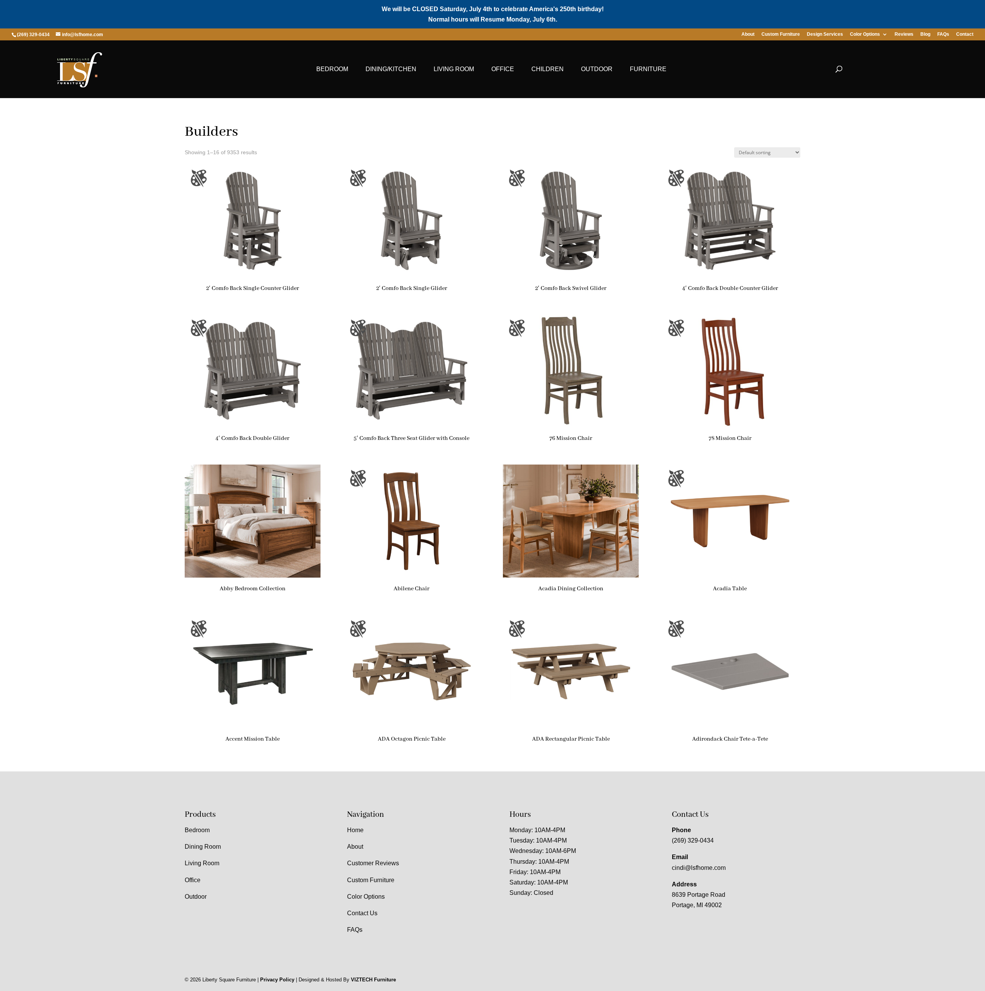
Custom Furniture (780, 34)
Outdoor (597, 69)
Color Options (865, 34)
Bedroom (332, 69)
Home (355, 830)
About (748, 34)
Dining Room (203, 846)
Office (502, 69)
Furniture (648, 69)
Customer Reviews (373, 863)
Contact (964, 34)
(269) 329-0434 (693, 840)
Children (547, 69)
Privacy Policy (277, 980)
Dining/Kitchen (391, 69)
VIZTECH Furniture (373, 980)
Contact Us (362, 913)
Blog (925, 34)
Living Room (454, 69)
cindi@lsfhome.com (699, 867)
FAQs (943, 34)
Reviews (904, 34)
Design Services (825, 34)
